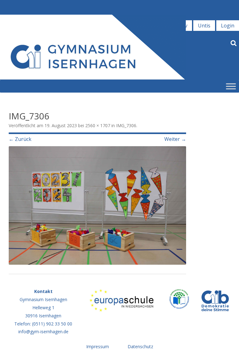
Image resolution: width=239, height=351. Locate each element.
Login (227, 25)
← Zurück (20, 139)
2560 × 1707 (97, 125)
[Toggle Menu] (231, 86)
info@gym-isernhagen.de (43, 331)
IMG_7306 (126, 125)
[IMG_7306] (97, 205)
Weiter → (175, 139)
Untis (204, 25)
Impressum (97, 346)
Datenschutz (140, 346)
